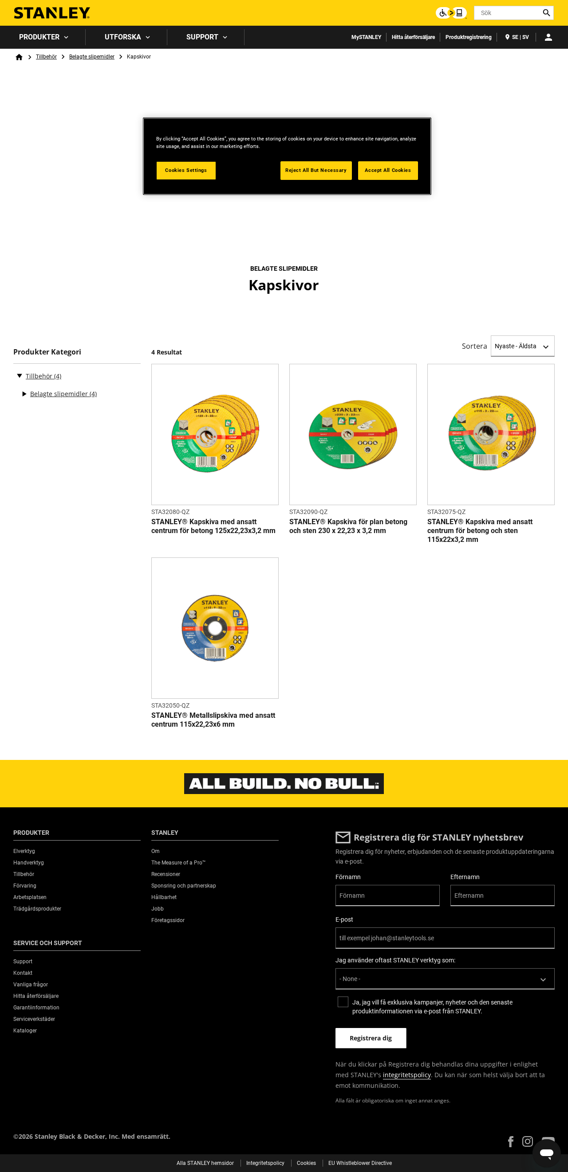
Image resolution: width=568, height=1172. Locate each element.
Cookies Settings (186, 170)
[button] (510, 1141)
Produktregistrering (469, 37)
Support (202, 37)
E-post (344, 919)
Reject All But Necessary (316, 170)
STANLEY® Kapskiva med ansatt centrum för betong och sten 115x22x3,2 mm (479, 531)
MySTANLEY (366, 37)
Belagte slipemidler (91, 57)
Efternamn (465, 876)
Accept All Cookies (388, 170)
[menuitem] (43, 37)
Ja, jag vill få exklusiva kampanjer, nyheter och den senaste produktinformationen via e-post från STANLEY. (432, 1007)
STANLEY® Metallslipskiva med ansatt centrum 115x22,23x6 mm (213, 719)
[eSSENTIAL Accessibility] (451, 12)
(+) (24, 393)
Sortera (474, 346)
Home (19, 57)
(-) (19, 375)
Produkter (39, 37)
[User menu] (548, 37)
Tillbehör (46, 57)
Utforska (123, 37)
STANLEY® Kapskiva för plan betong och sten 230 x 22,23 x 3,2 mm (348, 526)
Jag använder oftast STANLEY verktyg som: (395, 960)
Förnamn (348, 876)
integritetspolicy (407, 1075)
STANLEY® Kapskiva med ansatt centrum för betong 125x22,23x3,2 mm (213, 526)
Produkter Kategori (47, 352)
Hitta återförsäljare (413, 37)
